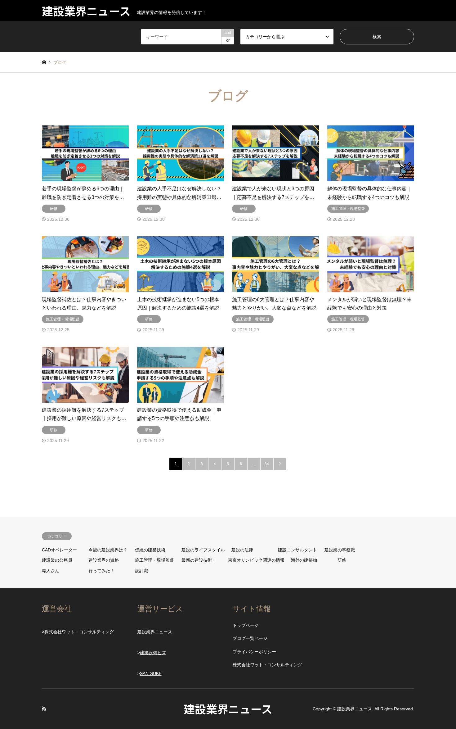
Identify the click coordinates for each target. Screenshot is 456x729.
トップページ (246, 625)
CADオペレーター (59, 549)
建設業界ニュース (228, 708)
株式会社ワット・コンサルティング (79, 631)
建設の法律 (242, 549)
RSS (44, 708)
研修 (342, 560)
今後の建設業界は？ (107, 549)
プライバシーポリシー (254, 651)
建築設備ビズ (153, 652)
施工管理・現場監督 (154, 560)
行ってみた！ (101, 570)
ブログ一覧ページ (250, 638)
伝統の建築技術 (150, 549)
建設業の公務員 (57, 560)
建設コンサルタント (297, 549)
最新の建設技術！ (198, 560)
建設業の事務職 (339, 549)
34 (267, 464)
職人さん (50, 570)
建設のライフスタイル (203, 549)
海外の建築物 (304, 560)
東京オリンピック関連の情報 (256, 560)
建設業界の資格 (103, 560)
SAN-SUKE (151, 673)
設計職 (141, 570)
